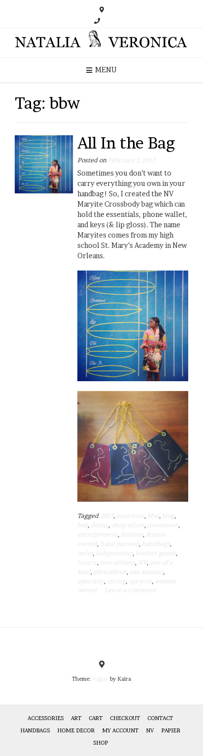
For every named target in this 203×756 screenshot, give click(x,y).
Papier (170, 730)
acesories (130, 515)
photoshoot (110, 571)
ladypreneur (114, 553)
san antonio (146, 571)
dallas (99, 525)
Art (76, 718)
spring (116, 581)
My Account (120, 730)
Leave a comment (130, 590)
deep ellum (127, 525)
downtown (162, 525)
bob (82, 525)
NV (142, 562)
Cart (95, 718)
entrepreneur (97, 534)
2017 (106, 515)
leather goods (155, 553)
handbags (156, 543)
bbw (153, 515)
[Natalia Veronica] (101, 43)
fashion (132, 534)
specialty (90, 581)
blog (168, 515)
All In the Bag (126, 142)
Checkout (125, 718)
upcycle (140, 581)
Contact (160, 718)
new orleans (117, 562)
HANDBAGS (35, 730)
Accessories (46, 718)
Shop (100, 742)
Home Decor (76, 730)
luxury (87, 562)
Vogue (100, 678)
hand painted (119, 543)
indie (85, 553)
